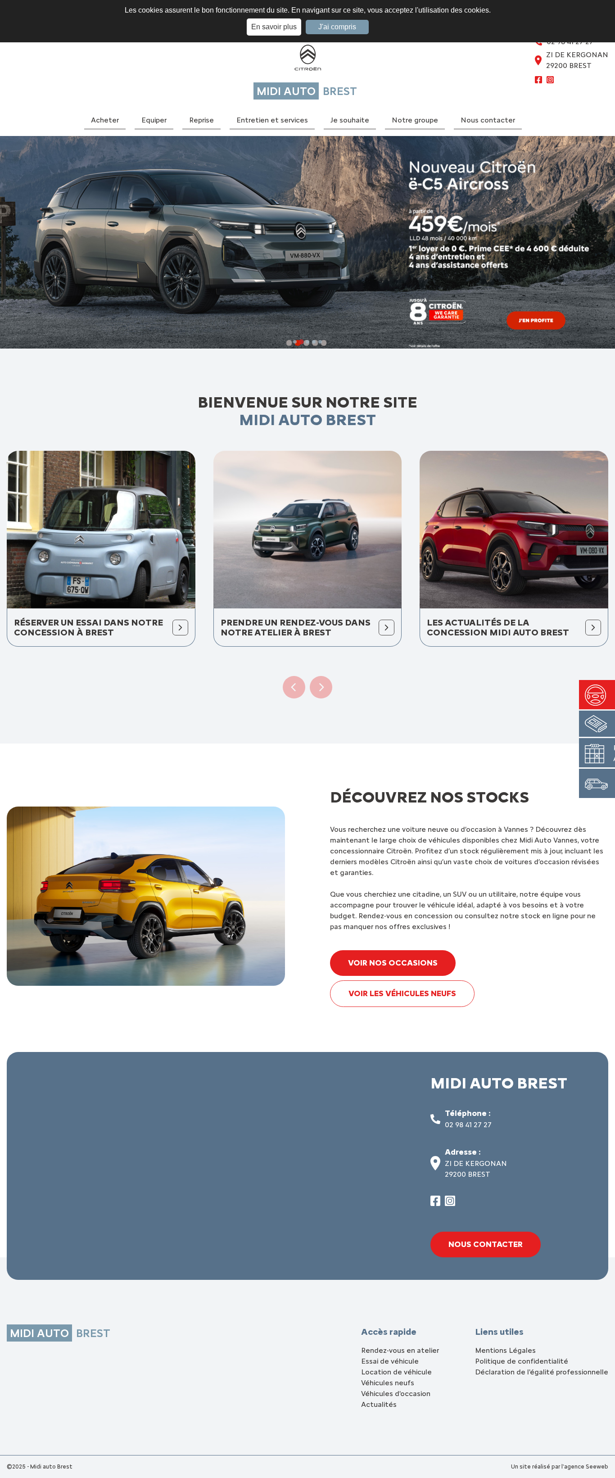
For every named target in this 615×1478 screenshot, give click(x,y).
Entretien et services (272, 120)
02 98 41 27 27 (468, 1124)
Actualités (379, 1404)
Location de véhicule (396, 1372)
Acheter (105, 120)
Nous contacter (488, 120)
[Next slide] (321, 687)
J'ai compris (337, 27)
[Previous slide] (294, 687)
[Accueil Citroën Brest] (307, 59)
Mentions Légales (505, 1350)
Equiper (154, 120)
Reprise (201, 120)
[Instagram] (550, 81)
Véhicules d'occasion (395, 1393)
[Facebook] (538, 81)
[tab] (295, 342)
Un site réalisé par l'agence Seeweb (559, 1466)
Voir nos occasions (393, 963)
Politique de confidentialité (521, 1361)
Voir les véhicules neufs (402, 993)
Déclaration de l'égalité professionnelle (541, 1372)
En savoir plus (274, 27)
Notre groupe (415, 120)
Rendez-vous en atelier (400, 1350)
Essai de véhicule (390, 1361)
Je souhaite (349, 120)
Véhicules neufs (387, 1382)
